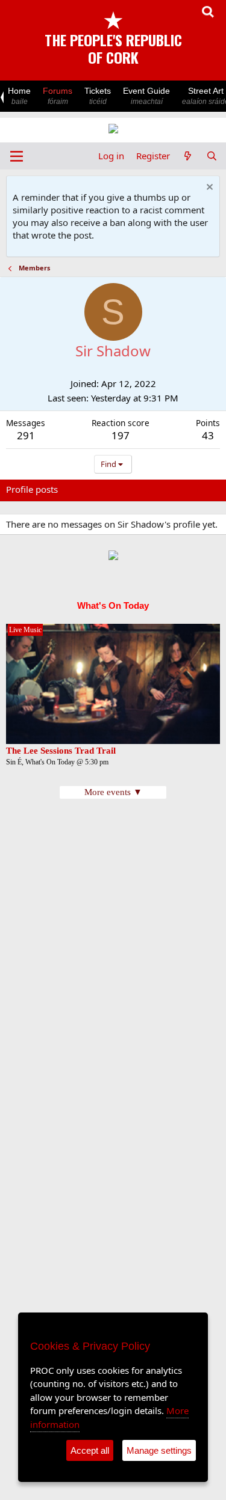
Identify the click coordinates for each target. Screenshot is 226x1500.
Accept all (90, 1450)
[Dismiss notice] (208, 188)
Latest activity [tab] (98, 489)
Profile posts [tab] (32, 489)
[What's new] (187, 156)
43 (208, 435)
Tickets (97, 96)
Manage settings (159, 1450)
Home (19, 96)
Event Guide (146, 96)
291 (26, 435)
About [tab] (199, 489)
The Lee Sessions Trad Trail (61, 750)
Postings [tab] (156, 489)
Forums (57, 96)
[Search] (212, 156)
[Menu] (16, 156)
